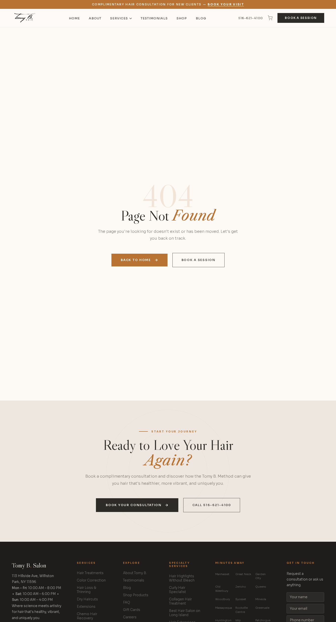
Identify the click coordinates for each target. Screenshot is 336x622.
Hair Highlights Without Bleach (182, 578)
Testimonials (154, 18)
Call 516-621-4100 (211, 505)
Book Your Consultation (133, 505)
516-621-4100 (250, 18)
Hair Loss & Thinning (86, 590)
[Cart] (270, 17)
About (95, 18)
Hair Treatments (90, 573)
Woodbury (222, 599)
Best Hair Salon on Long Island (184, 613)
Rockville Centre (241, 610)
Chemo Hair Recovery (87, 616)
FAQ (126, 602)
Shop (182, 18)
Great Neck (243, 574)
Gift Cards (131, 610)
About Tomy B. (135, 573)
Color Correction (91, 580)
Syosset (240, 599)
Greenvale (262, 607)
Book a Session (301, 18)
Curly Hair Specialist (177, 590)
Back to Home (136, 260)
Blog (201, 18)
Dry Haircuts (87, 599)
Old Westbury (221, 589)
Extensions (86, 607)
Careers (130, 617)
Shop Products (135, 595)
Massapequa (223, 607)
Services (119, 18)
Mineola (260, 599)
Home (74, 18)
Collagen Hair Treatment (180, 601)
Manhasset (222, 574)
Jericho (240, 586)
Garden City (260, 576)
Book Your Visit (226, 4)
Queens (260, 586)
